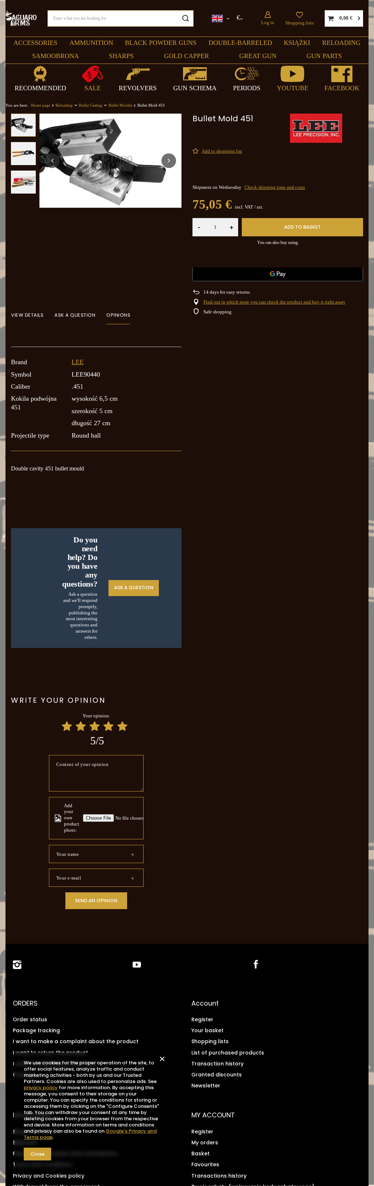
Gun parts (324, 56)
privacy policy (41, 1087)
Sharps (121, 56)
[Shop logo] (21, 18)
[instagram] (17, 965)
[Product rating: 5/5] (122, 726)
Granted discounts (216, 1074)
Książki (297, 42)
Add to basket (302, 227)
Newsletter (205, 1085)
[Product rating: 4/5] (108, 726)
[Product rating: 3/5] (94, 726)
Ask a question (133, 587)
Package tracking (36, 1030)
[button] (52, 160)
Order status (30, 1019)
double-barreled (240, 42)
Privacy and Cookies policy (48, 1175)
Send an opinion (96, 900)
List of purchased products (227, 1052)
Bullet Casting (90, 105)
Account (205, 1003)
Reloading (341, 42)
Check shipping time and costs (274, 187)
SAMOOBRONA (55, 56)
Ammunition (91, 42)
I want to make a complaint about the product (75, 1041)
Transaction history (217, 1063)
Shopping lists (299, 23)
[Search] (185, 18)
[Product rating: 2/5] (81, 726)
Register (202, 1019)
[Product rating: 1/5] (67, 726)
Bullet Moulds (120, 105)
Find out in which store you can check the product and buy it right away (274, 302)
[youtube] (137, 965)
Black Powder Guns (160, 42)
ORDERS (25, 1003)
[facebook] (255, 965)
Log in (267, 22)
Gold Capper (186, 56)
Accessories (35, 42)
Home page (40, 105)
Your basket (207, 1030)
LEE (78, 362)
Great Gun (257, 56)
